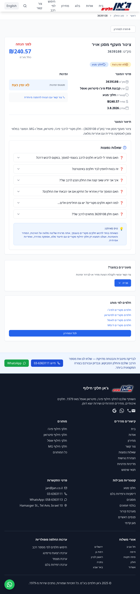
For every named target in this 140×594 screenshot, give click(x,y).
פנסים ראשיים (127, 517)
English (12, 6)
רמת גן (99, 552)
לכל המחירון (70, 333)
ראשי (133, 15)
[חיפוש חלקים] (25, 6)
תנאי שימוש (128, 470)
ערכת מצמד (59, 559)
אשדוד (132, 567)
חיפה (133, 552)
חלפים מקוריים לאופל (119, 320)
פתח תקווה (129, 557)
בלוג (77, 6)
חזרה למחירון (121, 29)
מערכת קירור (128, 511)
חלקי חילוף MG (57, 446)
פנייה (125, 283)
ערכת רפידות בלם (56, 565)
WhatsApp (14, 363)
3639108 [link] (102, 15)
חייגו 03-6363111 (45, 363)
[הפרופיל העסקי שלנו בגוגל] (114, 411)
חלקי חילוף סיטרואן (55, 435)
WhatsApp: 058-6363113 (46, 500)
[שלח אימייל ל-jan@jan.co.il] (133, 411)
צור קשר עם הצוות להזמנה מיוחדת (43, 97)
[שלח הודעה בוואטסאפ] (122, 411)
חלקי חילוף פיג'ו (57, 429)
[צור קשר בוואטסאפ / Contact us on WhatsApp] (9, 584)
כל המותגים (60, 452)
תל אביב (131, 546)
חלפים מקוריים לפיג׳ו (119, 310)
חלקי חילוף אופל (57, 441)
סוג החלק (119, 15)
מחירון (65, 6)
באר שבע (98, 567)
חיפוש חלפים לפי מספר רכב (49, 547)
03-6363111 (55, 494)
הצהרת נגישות (127, 458)
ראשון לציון (97, 557)
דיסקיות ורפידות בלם (123, 494)
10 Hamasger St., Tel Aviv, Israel (41, 505)
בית (101, 6)
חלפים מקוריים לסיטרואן (117, 315)
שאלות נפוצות (127, 452)
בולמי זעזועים (128, 505)
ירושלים (98, 546)
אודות (89, 6)
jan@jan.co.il (54, 488)
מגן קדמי (130, 523)
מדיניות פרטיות (126, 464)
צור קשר (39, 6)
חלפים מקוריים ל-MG (119, 325)
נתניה (100, 562)
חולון (133, 562)
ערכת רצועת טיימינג (55, 553)
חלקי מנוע (130, 488)
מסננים (131, 500)
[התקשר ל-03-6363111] (129, 411)
